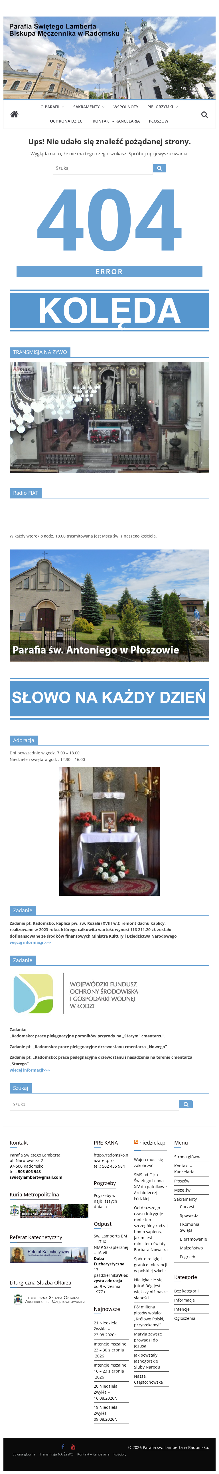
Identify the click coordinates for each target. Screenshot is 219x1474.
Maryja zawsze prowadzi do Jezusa (148, 1340)
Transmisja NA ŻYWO (56, 1454)
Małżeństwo (191, 1248)
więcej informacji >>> (30, 942)
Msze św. (183, 1190)
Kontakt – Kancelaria (116, 121)
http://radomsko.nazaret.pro (111, 1157)
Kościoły (119, 1454)
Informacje (184, 1300)
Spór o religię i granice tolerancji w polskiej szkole (150, 1264)
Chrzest (187, 1206)
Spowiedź (189, 1215)
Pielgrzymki (160, 106)
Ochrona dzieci (67, 121)
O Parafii (49, 106)
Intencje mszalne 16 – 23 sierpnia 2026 (110, 1371)
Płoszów (181, 1181)
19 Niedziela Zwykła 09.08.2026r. (105, 1413)
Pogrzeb (187, 1256)
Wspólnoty (125, 106)
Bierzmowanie (193, 1239)
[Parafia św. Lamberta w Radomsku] (109, 20)
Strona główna (188, 1156)
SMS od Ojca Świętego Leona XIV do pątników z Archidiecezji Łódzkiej (150, 1186)
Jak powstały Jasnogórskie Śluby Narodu (147, 1361)
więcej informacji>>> (30, 1070)
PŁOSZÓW (158, 121)
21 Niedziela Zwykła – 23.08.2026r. (105, 1328)
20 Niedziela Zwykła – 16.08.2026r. (105, 1392)
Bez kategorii (186, 1291)
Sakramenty (86, 106)
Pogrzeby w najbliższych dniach (105, 1201)
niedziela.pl (153, 1142)
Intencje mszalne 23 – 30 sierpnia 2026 (110, 1350)
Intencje (182, 1309)
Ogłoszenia (184, 1318)
